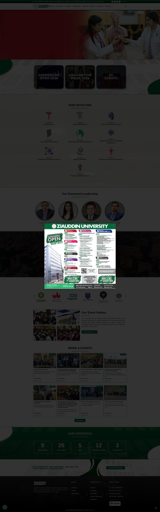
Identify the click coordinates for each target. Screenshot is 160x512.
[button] (114, 225)
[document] (80, 256)
